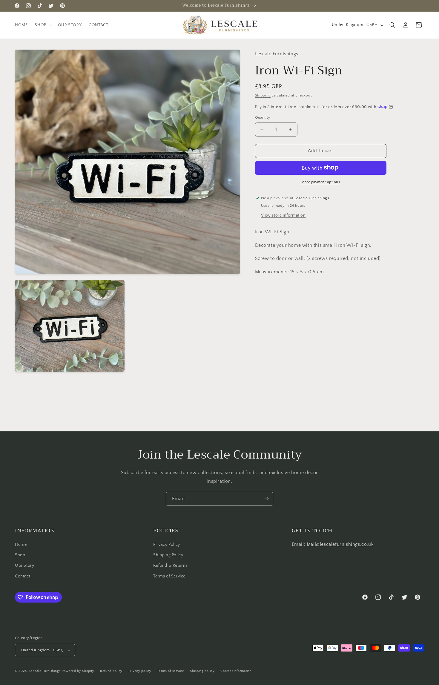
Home (21, 544)
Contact (22, 576)
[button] (42, 25)
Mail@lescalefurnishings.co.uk (340, 544)
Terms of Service (169, 576)
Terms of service (170, 671)
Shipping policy (202, 671)
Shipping (263, 95)
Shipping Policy (168, 555)
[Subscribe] (266, 499)
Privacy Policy (166, 544)
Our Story (24, 565)
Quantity (262, 117)
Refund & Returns (170, 565)
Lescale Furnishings (45, 671)
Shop (20, 555)
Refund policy (111, 671)
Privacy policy (139, 671)
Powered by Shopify (78, 671)
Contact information (235, 671)
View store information (283, 215)
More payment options (320, 182)
